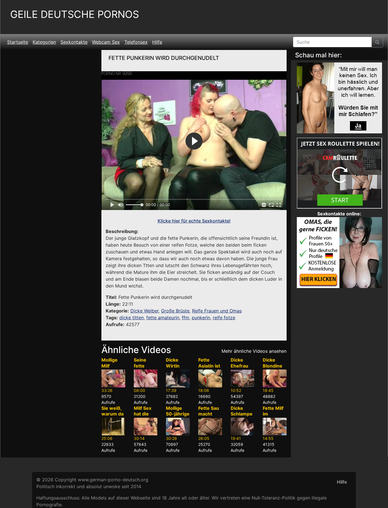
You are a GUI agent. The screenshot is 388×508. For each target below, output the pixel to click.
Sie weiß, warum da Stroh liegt (112, 414)
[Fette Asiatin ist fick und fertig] (210, 378)
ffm (185, 317)
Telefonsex (136, 42)
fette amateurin (162, 317)
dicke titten (131, 317)
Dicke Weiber (144, 311)
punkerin (201, 317)
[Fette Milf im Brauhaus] (275, 427)
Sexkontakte (74, 42)
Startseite (17, 42)
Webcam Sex (106, 42)
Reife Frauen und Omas (217, 311)
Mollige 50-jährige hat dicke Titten (177, 417)
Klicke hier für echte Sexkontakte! (194, 221)
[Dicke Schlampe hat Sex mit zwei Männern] (243, 427)
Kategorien (44, 42)
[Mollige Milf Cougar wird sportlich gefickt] (113, 378)
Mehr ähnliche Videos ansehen (254, 351)
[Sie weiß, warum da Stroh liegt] (113, 427)
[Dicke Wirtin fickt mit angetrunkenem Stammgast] (178, 378)
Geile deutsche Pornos (74, 14)
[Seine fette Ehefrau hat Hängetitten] (146, 378)
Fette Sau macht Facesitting (209, 417)
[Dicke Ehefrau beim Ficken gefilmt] (243, 378)
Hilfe (157, 42)
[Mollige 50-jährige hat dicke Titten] (178, 427)
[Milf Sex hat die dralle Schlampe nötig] (146, 427)
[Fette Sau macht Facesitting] (210, 427)
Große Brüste (175, 311)
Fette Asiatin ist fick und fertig (209, 368)
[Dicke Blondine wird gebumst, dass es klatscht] (275, 378)
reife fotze (224, 317)
